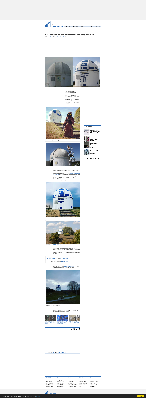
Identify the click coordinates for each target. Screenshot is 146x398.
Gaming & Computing (83, 383)
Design (74, 26)
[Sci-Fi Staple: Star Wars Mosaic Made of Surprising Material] (50, 318)
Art (71, 26)
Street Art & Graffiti (60, 36)
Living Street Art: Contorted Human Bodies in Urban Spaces (94, 138)
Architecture (67, 26)
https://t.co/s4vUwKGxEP (52, 258)
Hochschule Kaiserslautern (55, 167)
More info (38, 396)
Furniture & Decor (71, 381)
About (61, 394)
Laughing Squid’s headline (69, 266)
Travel (91, 377)
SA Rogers (51, 36)
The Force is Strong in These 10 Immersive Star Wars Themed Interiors (62, 322)
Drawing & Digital (60, 380)
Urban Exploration (93, 386)
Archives (67, 394)
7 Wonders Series (93, 380)
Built (78, 26)
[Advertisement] (73, 10)
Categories (76, 394)
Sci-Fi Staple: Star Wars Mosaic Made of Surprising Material (50, 322)
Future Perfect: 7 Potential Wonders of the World (94, 152)
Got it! (141, 396)
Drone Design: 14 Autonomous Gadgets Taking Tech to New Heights (95, 132)
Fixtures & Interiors (71, 380)
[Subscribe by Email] (99, 26)
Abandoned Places (49, 380)
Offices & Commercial (49, 384)
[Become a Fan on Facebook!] (89, 26)
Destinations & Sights (94, 384)
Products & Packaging (72, 386)
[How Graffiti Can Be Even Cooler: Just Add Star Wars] (74, 318)
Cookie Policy (98, 394)
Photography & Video (60, 383)
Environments (82, 26)
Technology (81, 377)
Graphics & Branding (71, 383)
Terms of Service (85, 394)
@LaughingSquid (64, 258)
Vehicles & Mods (82, 384)
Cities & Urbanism (49, 381)
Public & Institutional (49, 386)
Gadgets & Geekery (82, 381)
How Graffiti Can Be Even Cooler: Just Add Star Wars (74, 322)
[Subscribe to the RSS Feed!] (96, 26)
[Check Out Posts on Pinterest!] (94, 26)
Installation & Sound (60, 381)
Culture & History (93, 383)
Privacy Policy (91, 394)
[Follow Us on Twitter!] (91, 26)
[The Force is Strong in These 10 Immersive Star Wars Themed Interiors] (62, 318)
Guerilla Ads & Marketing (72, 384)
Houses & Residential (49, 383)
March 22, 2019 (64, 261)
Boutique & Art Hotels (94, 381)
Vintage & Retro (82, 386)
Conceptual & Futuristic (83, 380)
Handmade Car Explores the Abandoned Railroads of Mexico (95, 145)
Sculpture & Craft (60, 384)
